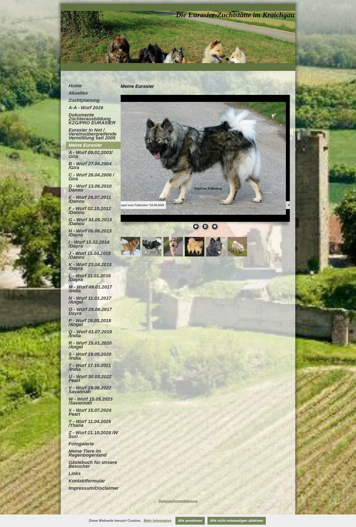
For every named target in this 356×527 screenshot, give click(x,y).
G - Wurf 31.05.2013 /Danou (90, 221)
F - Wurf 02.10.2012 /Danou (90, 210)
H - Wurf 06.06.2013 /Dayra (90, 232)
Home (75, 85)
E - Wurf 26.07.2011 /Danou (90, 199)
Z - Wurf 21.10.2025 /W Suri (93, 434)
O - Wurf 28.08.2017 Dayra (90, 311)
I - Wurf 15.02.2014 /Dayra (89, 244)
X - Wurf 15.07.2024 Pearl (90, 412)
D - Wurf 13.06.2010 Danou (90, 188)
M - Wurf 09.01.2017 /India (90, 288)
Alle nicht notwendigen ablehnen (236, 521)
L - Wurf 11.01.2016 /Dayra (90, 277)
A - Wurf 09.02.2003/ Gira (91, 154)
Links (75, 473)
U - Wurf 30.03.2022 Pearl (90, 378)
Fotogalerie (81, 443)
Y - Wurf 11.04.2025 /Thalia (90, 423)
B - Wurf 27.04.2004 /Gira (90, 165)
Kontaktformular (87, 480)
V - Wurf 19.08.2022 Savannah (90, 389)
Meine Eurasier (85, 145)
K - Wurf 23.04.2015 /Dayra (90, 266)
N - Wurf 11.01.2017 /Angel (90, 300)
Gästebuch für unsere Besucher (93, 464)
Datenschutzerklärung (178, 501)
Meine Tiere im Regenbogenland (88, 453)
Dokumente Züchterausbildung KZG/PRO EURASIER (92, 118)
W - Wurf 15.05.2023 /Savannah (91, 401)
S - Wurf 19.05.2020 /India (90, 356)
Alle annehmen (190, 521)
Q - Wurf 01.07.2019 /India (90, 333)
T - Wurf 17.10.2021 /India (90, 367)
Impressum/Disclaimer (94, 488)
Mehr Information (157, 521)
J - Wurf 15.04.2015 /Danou (90, 255)
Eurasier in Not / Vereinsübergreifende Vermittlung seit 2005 (92, 133)
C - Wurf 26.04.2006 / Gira (91, 176)
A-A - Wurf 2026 (86, 107)
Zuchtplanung (84, 100)
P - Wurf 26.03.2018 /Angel (90, 322)
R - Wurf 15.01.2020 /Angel (90, 345)
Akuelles (78, 93)
